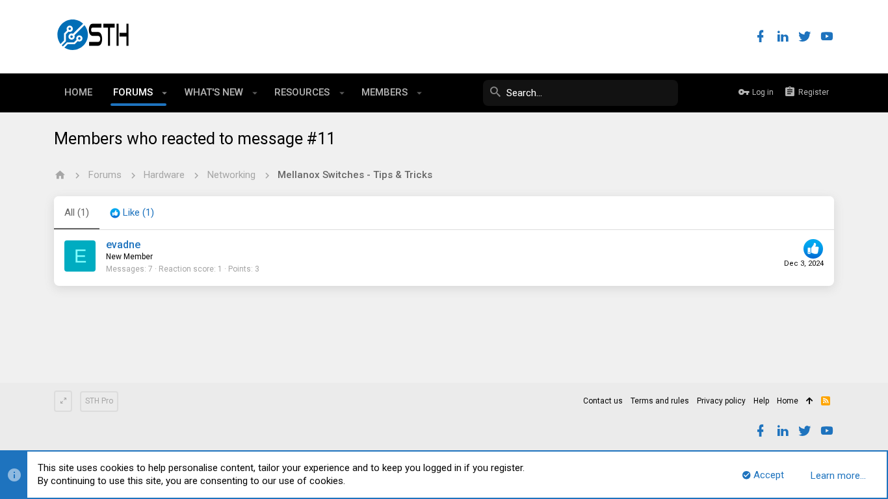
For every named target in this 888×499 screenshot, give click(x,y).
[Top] (809, 401)
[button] (164, 93)
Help (761, 400)
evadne (123, 244)
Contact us (603, 400)
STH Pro (99, 400)
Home (787, 400)
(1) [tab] (76, 212)
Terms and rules (660, 400)
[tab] (131, 213)
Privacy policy (721, 400)
